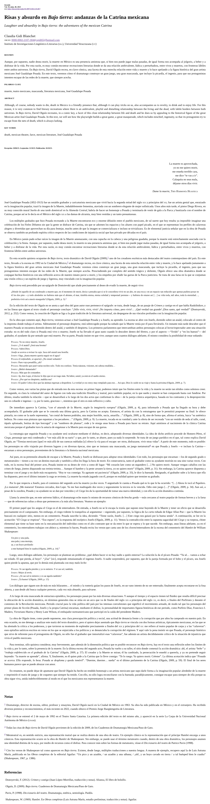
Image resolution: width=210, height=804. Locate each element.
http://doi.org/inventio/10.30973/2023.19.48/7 (23, 9)
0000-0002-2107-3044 (23, 40)
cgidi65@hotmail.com (48, 40)
